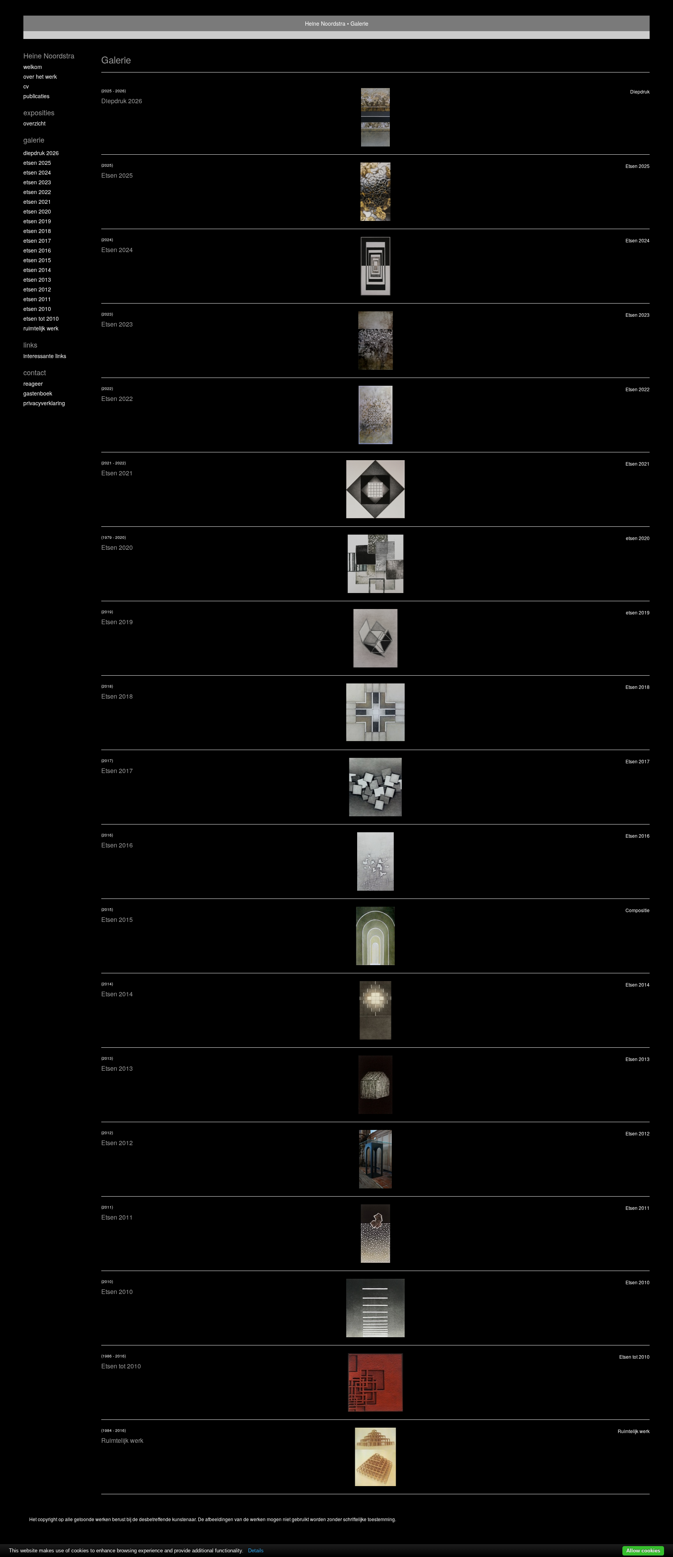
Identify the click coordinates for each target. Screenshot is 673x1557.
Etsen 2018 (37, 231)
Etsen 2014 (37, 270)
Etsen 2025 (37, 162)
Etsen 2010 (37, 308)
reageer (33, 383)
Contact (34, 372)
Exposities (39, 112)
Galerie (33, 140)
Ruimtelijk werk (40, 328)
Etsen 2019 (37, 221)
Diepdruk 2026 (41, 153)
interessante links (44, 356)
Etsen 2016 (37, 250)
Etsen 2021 (37, 201)
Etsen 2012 (37, 289)
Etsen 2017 (37, 240)
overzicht (34, 123)
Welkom (32, 67)
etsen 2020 (37, 211)
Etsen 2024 (37, 172)
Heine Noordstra (325, 23)
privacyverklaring (44, 403)
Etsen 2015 (37, 260)
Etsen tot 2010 (41, 318)
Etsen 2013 (37, 279)
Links (30, 345)
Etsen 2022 (37, 192)
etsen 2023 (37, 182)
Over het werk (40, 76)
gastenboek (37, 393)
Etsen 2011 (37, 299)
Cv (26, 86)
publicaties (36, 96)
